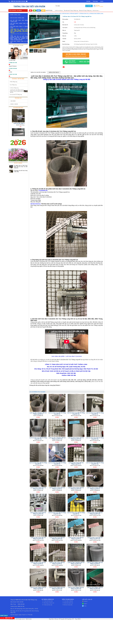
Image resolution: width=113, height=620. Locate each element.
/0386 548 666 (21, 1)
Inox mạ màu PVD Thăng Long (16, 94)
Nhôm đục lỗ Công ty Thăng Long (69, 10)
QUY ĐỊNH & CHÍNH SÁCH (48, 599)
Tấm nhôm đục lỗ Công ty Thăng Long (55, 10)
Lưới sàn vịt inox (80, 10)
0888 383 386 (14, 1)
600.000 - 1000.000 (14, 104)
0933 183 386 (84, 62)
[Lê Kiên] (9, 74)
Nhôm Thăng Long (13, 81)
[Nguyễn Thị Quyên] (9, 68)
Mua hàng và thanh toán (49, 602)
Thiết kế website (28, 619)
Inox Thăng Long (13, 84)
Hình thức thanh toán (68, 602)
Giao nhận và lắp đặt (68, 601)
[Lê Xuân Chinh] (9, 62)
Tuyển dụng (95, 1)
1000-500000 (13, 101)
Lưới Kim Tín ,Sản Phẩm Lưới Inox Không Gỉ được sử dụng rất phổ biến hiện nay (17, 91)
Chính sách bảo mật (48, 604)
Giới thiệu (88, 1)
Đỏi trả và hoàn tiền (68, 604)
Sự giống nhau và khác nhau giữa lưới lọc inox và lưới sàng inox (20, 166)
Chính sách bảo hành (48, 601)
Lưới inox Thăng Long (14, 87)
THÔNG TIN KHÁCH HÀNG (68, 599)
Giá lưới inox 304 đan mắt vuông (90, 10)
